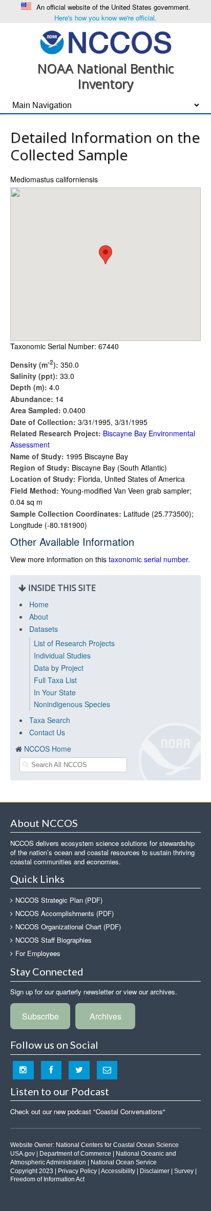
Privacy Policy (77, 1171)
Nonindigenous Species (72, 704)
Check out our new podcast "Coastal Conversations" (87, 1111)
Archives (105, 1016)
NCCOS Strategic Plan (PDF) (58, 900)
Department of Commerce (75, 1153)
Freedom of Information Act (47, 1179)
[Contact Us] (107, 1070)
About (38, 616)
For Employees (37, 953)
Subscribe (40, 1016)
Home (39, 604)
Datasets (43, 629)
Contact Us (47, 732)
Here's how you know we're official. (105, 18)
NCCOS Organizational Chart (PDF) (68, 926)
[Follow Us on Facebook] (51, 1070)
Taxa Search (49, 720)
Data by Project (58, 668)
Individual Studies (62, 655)
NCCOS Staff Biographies (53, 940)
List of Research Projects (74, 643)
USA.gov (22, 1153)
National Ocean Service (124, 1162)
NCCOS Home (47, 748)
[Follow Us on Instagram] (23, 1070)
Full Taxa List (55, 680)
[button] (105, 254)
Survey (184, 1171)
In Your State (55, 692)
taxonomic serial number (148, 559)
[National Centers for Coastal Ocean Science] (106, 41)
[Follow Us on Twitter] (79, 1070)
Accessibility (118, 1171)
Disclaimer (155, 1171)
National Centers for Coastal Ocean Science (117, 1145)
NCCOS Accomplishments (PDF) (64, 913)
